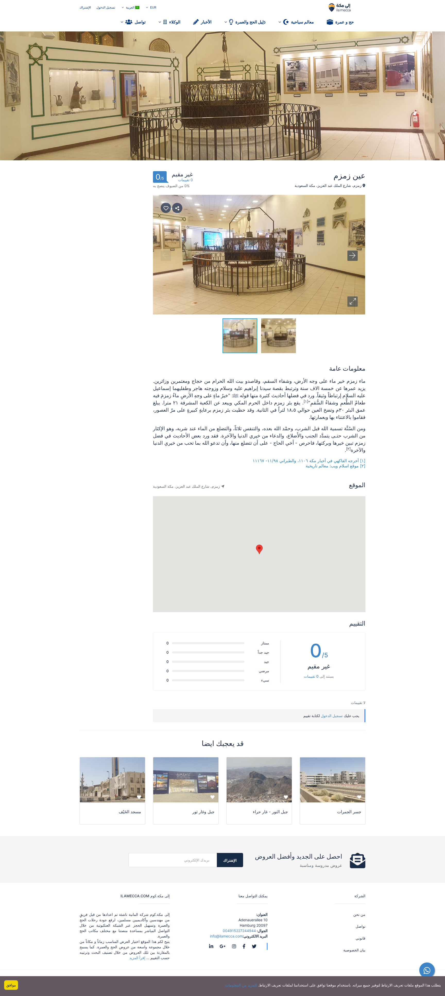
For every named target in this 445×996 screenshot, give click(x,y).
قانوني (360, 938)
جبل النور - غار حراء (270, 811)
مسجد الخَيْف (130, 811)
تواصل (140, 21)
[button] (352, 301)
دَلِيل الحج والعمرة (250, 21)
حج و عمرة (344, 21)
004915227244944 (239, 930)
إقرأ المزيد (137, 958)
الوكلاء (174, 21)
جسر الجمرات (349, 811)
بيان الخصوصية (354, 950)
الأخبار (205, 21)
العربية (130, 7)
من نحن (359, 914)
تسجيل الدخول (105, 7)
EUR (152, 7)
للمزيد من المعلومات (241, 985)
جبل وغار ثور (203, 811)
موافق (11, 985)
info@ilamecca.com (226, 936)
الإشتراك (85, 7)
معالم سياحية (302, 21)
